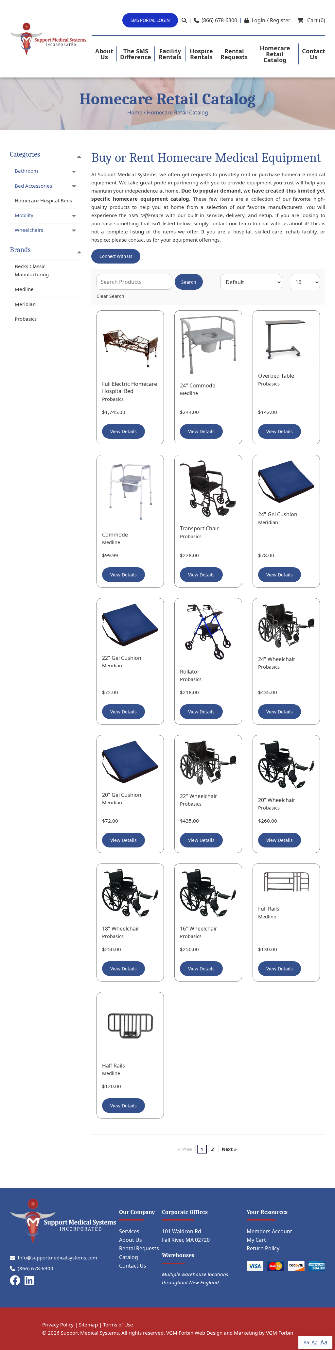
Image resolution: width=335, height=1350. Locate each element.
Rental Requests (234, 54)
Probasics (26, 319)
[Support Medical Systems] (48, 38)
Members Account (269, 1231)
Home (134, 112)
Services (129, 1231)
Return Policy (263, 1248)
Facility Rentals (170, 54)
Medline (24, 289)
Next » (229, 1149)
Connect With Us (115, 256)
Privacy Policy (58, 1324)
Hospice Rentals (201, 54)
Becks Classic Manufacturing (32, 270)
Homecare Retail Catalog (275, 54)
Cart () (315, 20)
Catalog (128, 1257)
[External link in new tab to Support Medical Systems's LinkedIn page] (30, 1281)
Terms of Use (118, 1324)
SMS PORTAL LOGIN (150, 20)
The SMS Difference (135, 54)
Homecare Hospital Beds (43, 200)
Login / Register (271, 20)
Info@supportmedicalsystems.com (57, 1257)
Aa (306, 1342)
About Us (104, 54)
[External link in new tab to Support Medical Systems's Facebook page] (16, 1281)
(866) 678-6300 (219, 20)
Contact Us (313, 54)
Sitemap (88, 1324)
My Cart (256, 1239)
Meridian (25, 304)
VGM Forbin (279, 1332)
